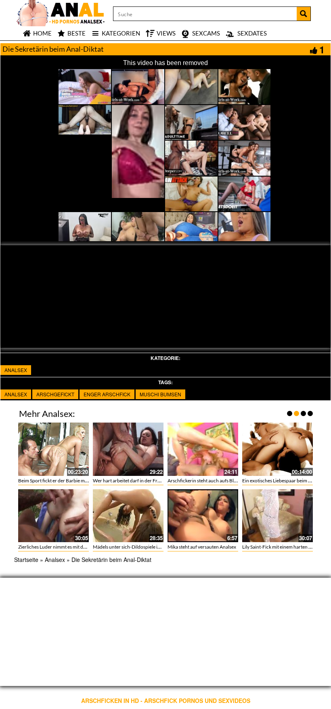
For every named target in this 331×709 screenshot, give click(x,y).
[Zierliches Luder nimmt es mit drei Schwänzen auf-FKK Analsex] (53, 515)
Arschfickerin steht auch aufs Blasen (205, 481)
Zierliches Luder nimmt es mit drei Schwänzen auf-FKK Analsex (84, 547)
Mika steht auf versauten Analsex (202, 547)
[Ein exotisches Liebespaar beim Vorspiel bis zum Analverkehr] (277, 449)
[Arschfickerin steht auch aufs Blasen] (203, 449)
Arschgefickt (55, 394)
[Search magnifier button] (303, 14)
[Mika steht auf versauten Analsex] (203, 515)
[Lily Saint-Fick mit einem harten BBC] (277, 515)
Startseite (26, 559)
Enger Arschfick (107, 394)
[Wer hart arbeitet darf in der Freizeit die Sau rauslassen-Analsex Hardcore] (128, 449)
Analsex (15, 369)
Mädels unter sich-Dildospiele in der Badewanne (143, 547)
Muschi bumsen (160, 394)
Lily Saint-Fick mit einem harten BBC (280, 547)
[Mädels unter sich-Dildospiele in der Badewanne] (128, 515)
